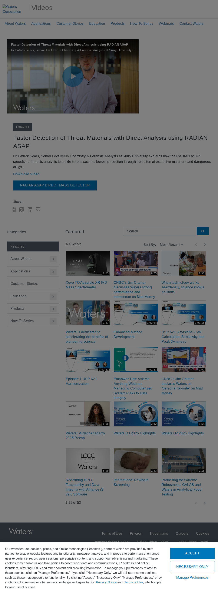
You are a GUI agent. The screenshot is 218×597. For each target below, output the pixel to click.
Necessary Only (192, 566)
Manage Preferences (192, 577)
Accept (192, 553)
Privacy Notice (106, 582)
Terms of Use (133, 582)
